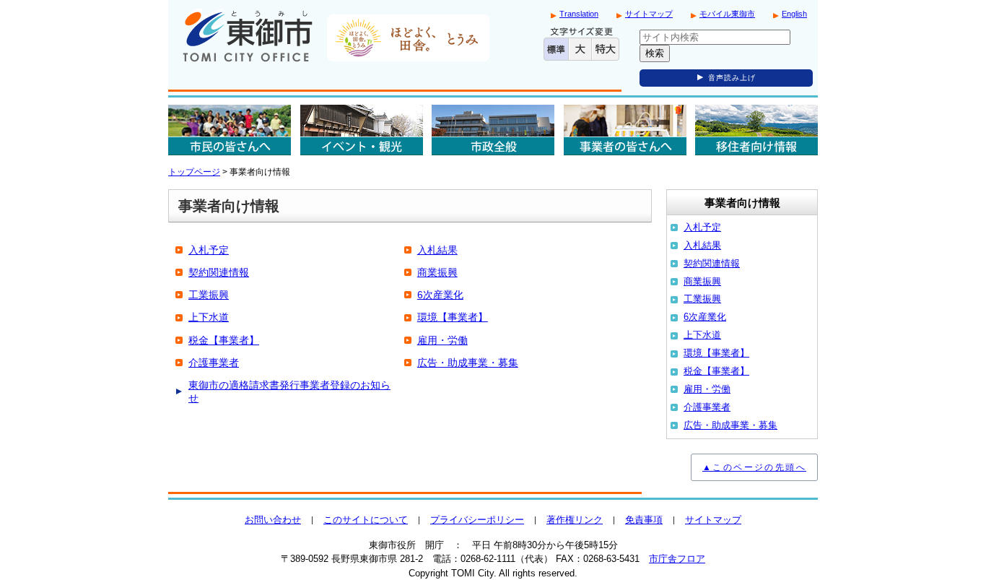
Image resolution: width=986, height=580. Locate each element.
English (794, 13)
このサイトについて (365, 519)
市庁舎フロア (677, 558)
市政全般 (493, 130)
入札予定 (208, 250)
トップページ (194, 172)
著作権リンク (574, 519)
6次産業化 (440, 294)
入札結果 (437, 250)
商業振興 (437, 272)
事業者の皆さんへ (625, 130)
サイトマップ (649, 13)
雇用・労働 (442, 340)
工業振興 (208, 294)
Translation (578, 13)
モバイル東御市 (727, 13)
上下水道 (208, 317)
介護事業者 (213, 362)
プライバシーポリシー (477, 519)
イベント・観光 (361, 130)
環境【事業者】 (452, 317)
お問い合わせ (273, 519)
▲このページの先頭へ (754, 467)
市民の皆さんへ (229, 130)
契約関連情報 (218, 272)
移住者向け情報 (756, 130)
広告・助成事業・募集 (467, 362)
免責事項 (644, 519)
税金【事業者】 (223, 340)
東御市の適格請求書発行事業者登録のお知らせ (289, 391)
